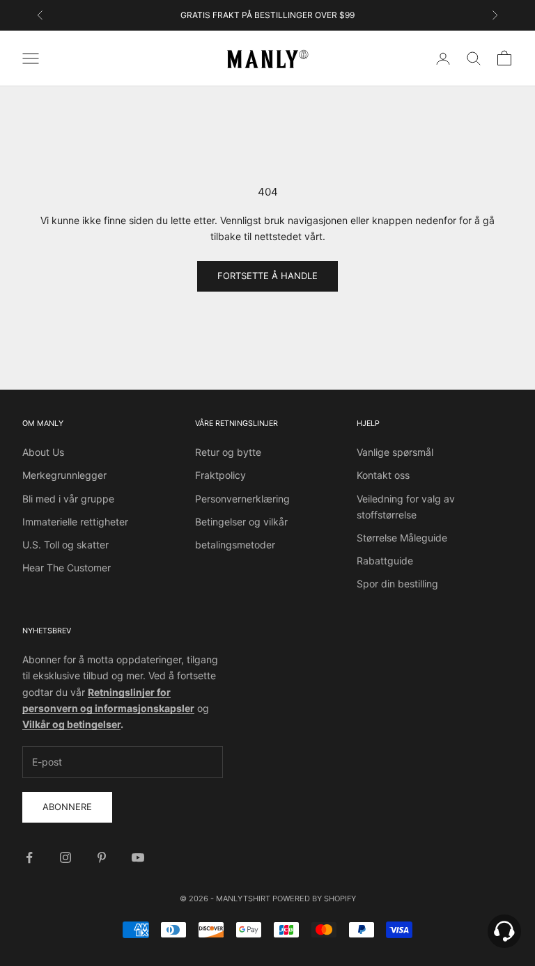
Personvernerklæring (242, 499)
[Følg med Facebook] (29, 857)
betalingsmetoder (235, 545)
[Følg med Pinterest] (102, 857)
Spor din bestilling (397, 583)
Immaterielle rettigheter (75, 522)
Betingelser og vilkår (241, 522)
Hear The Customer (66, 567)
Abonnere (67, 806)
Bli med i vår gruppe (68, 499)
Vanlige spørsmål (395, 452)
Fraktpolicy (220, 475)
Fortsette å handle (267, 275)
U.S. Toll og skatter (65, 545)
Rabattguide (385, 561)
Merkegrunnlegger (64, 475)
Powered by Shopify (314, 898)
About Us (43, 452)
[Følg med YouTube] (138, 857)
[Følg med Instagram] (65, 857)
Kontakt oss (383, 475)
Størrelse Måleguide (402, 538)
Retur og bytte (228, 452)
